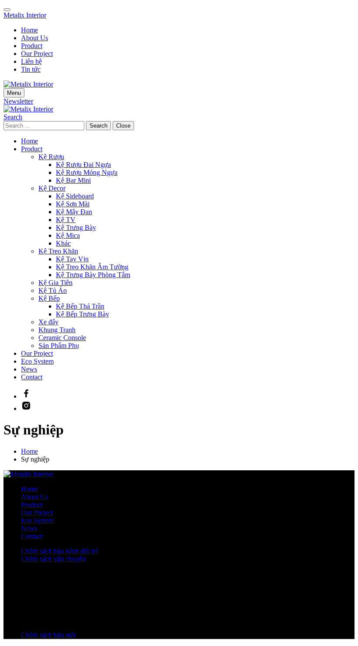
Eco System (37, 361)
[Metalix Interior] (28, 109)
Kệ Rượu (51, 156)
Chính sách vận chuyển (53, 559)
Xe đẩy (48, 322)
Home (29, 30)
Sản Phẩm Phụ (58, 345)
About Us (34, 38)
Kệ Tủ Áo (52, 290)
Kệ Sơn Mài (73, 204)
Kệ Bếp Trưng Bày (82, 314)
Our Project (37, 53)
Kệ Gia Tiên (55, 282)
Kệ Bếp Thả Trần (80, 306)
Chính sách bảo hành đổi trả (59, 551)
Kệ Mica (68, 235)
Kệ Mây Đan (74, 211)
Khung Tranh (57, 329)
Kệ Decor (51, 188)
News (29, 369)
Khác (63, 243)
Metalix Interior (24, 15)
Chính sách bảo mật (48, 635)
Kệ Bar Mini (73, 180)
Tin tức (31, 69)
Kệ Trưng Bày (76, 227)
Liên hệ (31, 61)
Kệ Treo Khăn (58, 251)
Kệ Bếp (49, 298)
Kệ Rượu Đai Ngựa (83, 164)
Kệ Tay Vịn (72, 259)
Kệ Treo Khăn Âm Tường (92, 267)
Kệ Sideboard (75, 196)
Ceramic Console (62, 337)
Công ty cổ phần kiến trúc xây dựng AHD (139, 605)
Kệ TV (66, 219)
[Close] (6, 9)
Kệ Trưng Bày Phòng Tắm (93, 274)
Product (31, 45)
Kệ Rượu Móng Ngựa (86, 172)
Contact (31, 377)
